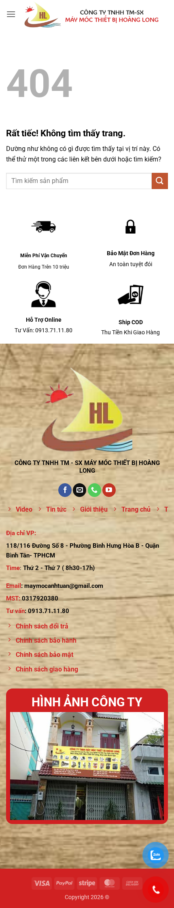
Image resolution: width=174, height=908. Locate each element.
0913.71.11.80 (48, 611)
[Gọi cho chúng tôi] (94, 490)
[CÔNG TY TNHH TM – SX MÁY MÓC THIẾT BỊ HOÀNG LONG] (92, 14)
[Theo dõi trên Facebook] (65, 490)
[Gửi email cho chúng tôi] (79, 490)
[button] (11, 14)
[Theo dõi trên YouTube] (109, 490)
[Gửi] (160, 181)
